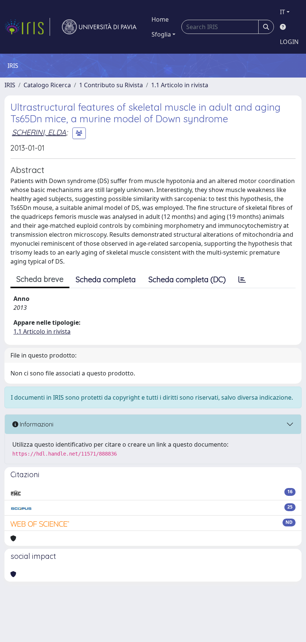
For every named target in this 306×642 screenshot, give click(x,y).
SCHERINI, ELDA (39, 132)
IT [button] (282, 12)
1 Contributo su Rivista (111, 85)
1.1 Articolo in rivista (179, 85)
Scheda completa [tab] (106, 279)
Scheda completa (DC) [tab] (187, 279)
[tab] (242, 279)
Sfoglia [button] (161, 34)
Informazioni (35, 424)
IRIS (9, 85)
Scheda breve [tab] (39, 279)
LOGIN (289, 42)
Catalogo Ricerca (47, 85)
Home (160, 19)
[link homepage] (27, 27)
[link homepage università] (99, 27)
